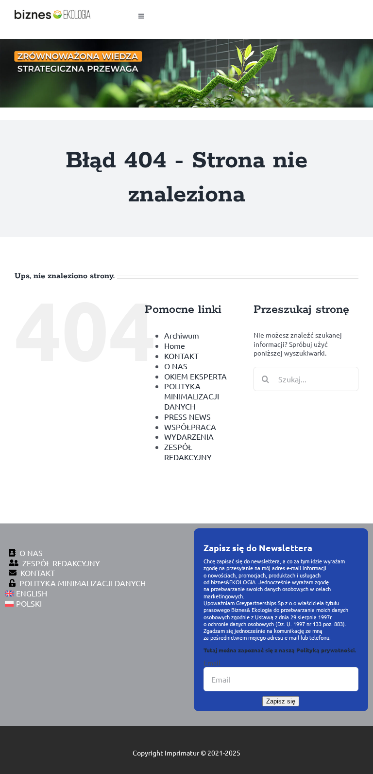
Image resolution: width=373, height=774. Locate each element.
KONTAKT (181, 355)
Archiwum (181, 335)
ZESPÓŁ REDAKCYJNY (188, 452)
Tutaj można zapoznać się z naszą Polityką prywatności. (279, 650)
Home (174, 345)
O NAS (175, 366)
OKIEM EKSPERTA (195, 376)
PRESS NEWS (187, 416)
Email (211, 662)
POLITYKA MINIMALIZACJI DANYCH (191, 396)
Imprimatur (182, 752)
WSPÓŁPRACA (190, 427)
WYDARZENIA (189, 436)
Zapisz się (280, 701)
